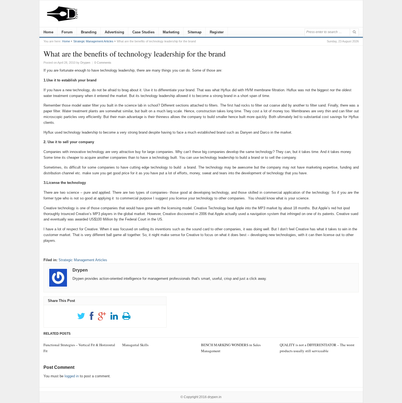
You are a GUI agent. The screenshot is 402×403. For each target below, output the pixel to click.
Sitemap (195, 32)
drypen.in (215, 397)
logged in (72, 376)
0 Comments (102, 62)
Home (48, 32)
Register (217, 32)
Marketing (171, 32)
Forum (67, 32)
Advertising (114, 32)
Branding (89, 32)
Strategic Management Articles (93, 41)
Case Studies (143, 32)
